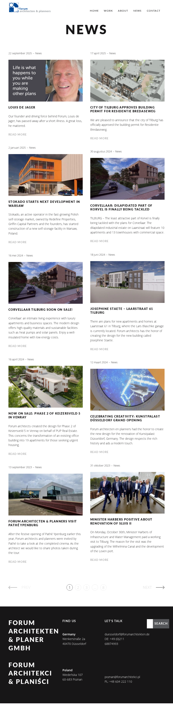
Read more (17, 134)
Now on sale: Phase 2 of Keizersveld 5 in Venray (44, 415)
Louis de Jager (21, 107)
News (137, 10)
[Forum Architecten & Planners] (29, 8)
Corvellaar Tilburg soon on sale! (40, 309)
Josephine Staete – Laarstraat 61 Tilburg (121, 311)
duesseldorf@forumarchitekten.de (127, 634)
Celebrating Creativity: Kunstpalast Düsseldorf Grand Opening (125, 418)
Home (94, 10)
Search (161, 623)
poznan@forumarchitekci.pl (122, 677)
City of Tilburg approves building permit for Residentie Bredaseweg (123, 109)
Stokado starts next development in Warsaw (44, 204)
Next (147, 587)
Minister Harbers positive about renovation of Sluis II (121, 521)
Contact (153, 10)
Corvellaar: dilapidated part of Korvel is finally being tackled (121, 207)
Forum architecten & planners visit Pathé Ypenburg (42, 523)
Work (108, 10)
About (123, 10)
